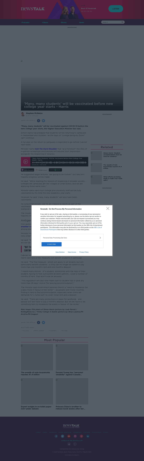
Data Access (72, 252)
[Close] (108, 209)
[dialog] (72, 230)
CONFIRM (51, 244)
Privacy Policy (84, 252)
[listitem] (72, 238)
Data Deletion (60, 252)
